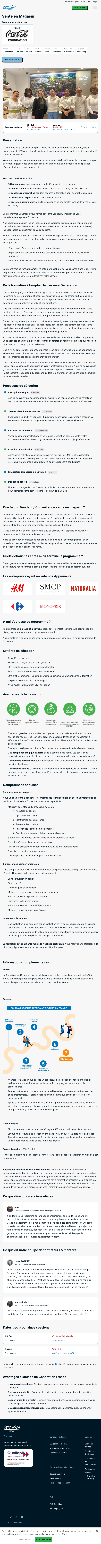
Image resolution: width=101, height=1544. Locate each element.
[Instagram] (11, 1517)
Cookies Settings (91, 1477)
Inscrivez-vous (12, 59)
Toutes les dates (88, 127)
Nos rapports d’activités (60, 1448)
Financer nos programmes (61, 1483)
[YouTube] (22, 1517)
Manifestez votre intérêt (64, 129)
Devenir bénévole (57, 1474)
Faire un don (79, 7)
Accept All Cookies (43, 1539)
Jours (18, 49)
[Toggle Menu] (95, 7)
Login (95, 1)
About (89, 1)
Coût (37, 49)
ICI (55, 1364)
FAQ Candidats (56, 1504)
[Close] (97, 1531)
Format (55, 49)
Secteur (47, 49)
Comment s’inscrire (58, 1453)
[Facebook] (16, 1517)
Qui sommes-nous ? (58, 1444)
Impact (83, 1)
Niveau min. (68, 49)
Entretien (80, 49)
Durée (5, 49)
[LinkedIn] (5, 1517)
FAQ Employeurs (57, 1508)
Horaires (29, 49)
